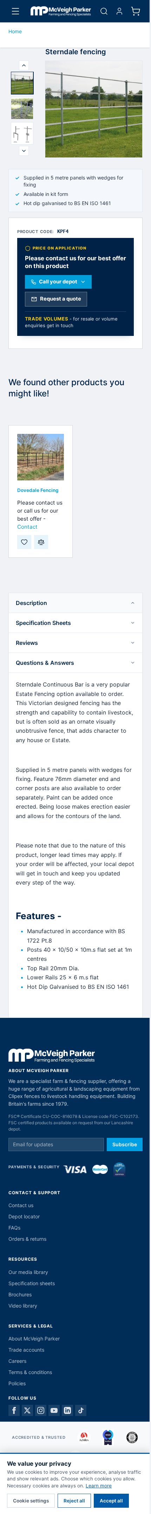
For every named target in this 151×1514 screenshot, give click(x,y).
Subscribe (124, 1144)
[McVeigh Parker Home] (61, 11)
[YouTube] (54, 1410)
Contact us (20, 1205)
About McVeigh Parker (34, 1339)
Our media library (28, 1272)
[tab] (22, 83)
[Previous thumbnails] (24, 65)
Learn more (99, 1485)
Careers (17, 1361)
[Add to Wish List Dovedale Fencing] (24, 542)
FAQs (14, 1228)
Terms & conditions (30, 1372)
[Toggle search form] (104, 11)
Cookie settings (31, 1501)
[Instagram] (40, 1410)
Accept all (111, 1501)
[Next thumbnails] (24, 151)
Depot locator (24, 1216)
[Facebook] (14, 1410)
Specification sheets (31, 1283)
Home (15, 31)
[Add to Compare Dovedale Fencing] (41, 542)
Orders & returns (27, 1239)
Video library (22, 1306)
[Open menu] (15, 11)
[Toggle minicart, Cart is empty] (136, 11)
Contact (27, 526)
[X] (27, 1410)
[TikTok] (80, 1410)
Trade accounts (26, 1350)
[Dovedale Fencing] (40, 457)
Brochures (20, 1294)
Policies (17, 1383)
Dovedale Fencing (38, 490)
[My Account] (119, 11)
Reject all (74, 1501)
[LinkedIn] (67, 1410)
